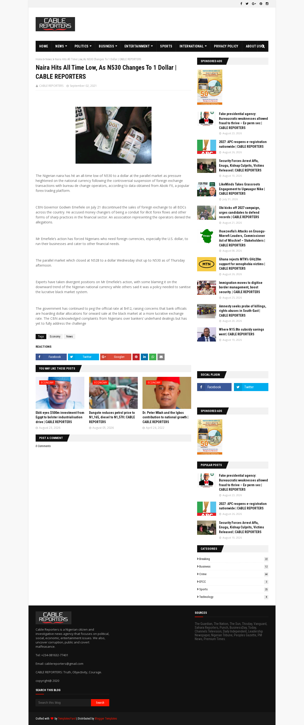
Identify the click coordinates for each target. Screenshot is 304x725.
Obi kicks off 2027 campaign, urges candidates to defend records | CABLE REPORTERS (239, 212)
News (48, 59)
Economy (55, 336)
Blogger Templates (106, 718)
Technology (233, 597)
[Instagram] (214, 397)
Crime (233, 574)
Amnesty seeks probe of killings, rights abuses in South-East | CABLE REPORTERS (242, 310)
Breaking (233, 559)
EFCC (233, 581)
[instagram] (266, 4)
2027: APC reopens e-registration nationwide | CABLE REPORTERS (243, 144)
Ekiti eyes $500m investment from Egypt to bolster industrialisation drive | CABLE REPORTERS (60, 417)
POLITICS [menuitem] (81, 46)
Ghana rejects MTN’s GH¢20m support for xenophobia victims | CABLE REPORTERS (242, 263)
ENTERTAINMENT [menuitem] (137, 46)
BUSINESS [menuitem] (106, 46)
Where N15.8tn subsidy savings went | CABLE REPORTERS (241, 332)
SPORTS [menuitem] (166, 46)
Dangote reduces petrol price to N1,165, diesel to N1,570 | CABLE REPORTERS (112, 417)
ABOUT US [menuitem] (253, 46)
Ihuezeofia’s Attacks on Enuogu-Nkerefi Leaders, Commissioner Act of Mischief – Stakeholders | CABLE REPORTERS (242, 238)
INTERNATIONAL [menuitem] (192, 46)
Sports (233, 589)
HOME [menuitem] (43, 46)
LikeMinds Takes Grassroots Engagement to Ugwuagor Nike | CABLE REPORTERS (242, 188)
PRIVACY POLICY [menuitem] (226, 46)
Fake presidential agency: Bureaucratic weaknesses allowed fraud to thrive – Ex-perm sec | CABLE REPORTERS (243, 121)
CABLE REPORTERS (51, 86)
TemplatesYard (67, 718)
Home (39, 59)
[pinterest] (260, 4)
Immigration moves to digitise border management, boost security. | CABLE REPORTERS (240, 287)
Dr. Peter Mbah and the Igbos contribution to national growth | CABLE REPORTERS (165, 417)
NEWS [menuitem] (59, 46)
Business (233, 566)
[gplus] (254, 4)
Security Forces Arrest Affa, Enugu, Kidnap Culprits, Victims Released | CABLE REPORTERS (241, 165)
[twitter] (247, 4)
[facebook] (241, 4)
